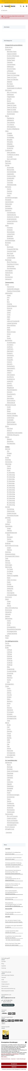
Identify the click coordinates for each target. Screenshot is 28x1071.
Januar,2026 (8, 908)
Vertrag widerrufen (8, 1005)
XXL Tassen (10, 83)
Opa (8, 744)
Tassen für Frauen (11, 105)
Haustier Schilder (11, 413)
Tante (8, 720)
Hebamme (10, 370)
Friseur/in (9, 362)
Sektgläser (10, 144)
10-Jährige (9, 660)
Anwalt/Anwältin (11, 342)
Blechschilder (10, 169)
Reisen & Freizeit (11, 331)
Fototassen (8, 49)
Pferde (8, 411)
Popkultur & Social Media (13, 291)
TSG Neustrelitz (11, 443)
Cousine (9, 690)
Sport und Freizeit (11, 159)
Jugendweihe (8, 526)
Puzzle (7, 244)
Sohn (8, 682)
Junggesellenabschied (11, 532)
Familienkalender (11, 171)
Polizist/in (9, 392)
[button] (20, 6)
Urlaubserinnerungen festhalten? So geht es (13, 926)
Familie (9, 189)
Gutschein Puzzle (11, 251)
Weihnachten (8, 618)
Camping (9, 304)
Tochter (9, 679)
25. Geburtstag (11, 489)
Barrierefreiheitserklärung (8, 988)
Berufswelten (8, 340)
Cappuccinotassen (12, 53)
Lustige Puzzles (11, 257)
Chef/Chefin (10, 349)
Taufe (6, 558)
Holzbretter (10, 782)
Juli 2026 (7, 848)
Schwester (9, 714)
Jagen (8, 316)
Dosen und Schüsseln (12, 771)
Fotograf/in (10, 359)
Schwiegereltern (11, 627)
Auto (8, 297)
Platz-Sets (9, 590)
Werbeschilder (11, 805)
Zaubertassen (10, 86)
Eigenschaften (10, 103)
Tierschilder (10, 180)
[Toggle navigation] (2, 6)
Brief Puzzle (10, 247)
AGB (2, 979)
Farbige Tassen (11, 60)
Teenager (9, 675)
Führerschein (8, 461)
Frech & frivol (10, 286)
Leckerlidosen (10, 417)
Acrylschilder (10, 167)
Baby (8, 667)
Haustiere (9, 191)
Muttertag (8, 552)
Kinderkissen (10, 238)
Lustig (8, 195)
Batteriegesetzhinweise (7, 990)
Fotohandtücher (11, 212)
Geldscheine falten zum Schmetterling (11, 898)
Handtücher (8, 210)
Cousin (9, 729)
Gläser (7, 131)
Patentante (10, 710)
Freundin (9, 694)
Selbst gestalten (11, 152)
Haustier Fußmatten (12, 415)
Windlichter (10, 148)
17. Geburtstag (10, 483)
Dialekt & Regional (12, 306)
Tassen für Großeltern (12, 111)
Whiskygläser (10, 146)
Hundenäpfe (10, 420)
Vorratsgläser (10, 137)
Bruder (9, 725)
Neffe (8, 740)
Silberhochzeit (10, 511)
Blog (2, 963)
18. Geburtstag (11, 485)
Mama (8, 699)
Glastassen (10, 62)
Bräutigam (10, 537)
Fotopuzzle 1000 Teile (12, 249)
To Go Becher (10, 124)
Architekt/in (10, 344)
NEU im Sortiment (12, 92)
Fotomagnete (8, 270)
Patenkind (9, 677)
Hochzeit (9, 193)
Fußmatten (8, 186)
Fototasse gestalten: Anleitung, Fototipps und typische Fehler (13, 863)
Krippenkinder (10, 669)
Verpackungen (11, 812)
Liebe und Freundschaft (13, 321)
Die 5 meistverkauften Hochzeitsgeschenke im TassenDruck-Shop (11, 892)
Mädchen (9, 530)
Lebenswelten (8, 293)
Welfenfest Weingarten (13, 435)
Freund (9, 733)
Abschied (7, 449)
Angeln (9, 295)
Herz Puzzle (10, 253)
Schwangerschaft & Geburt (12, 556)
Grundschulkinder (11, 671)
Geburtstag (8, 464)
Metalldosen (10, 786)
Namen (9, 101)
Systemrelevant (11, 400)
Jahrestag (7, 517)
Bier (8, 299)
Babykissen (10, 236)
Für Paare (9, 573)
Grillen (8, 314)
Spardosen (8, 206)
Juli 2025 (7, 916)
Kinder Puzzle (10, 255)
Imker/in (9, 372)
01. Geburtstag (11, 472)
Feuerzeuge (8, 259)
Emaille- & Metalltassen (13, 56)
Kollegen (9, 453)
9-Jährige (9, 658)
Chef (8, 727)
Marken (7, 437)
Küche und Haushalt (12, 820)
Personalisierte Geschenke (14, 629)
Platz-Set (7, 275)
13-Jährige (9, 664)
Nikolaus (7, 616)
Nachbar (9, 737)
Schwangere (10, 712)
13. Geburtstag (10, 479)
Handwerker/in (11, 366)
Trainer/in (9, 396)
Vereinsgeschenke (11, 824)
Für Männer (10, 571)
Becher (7, 116)
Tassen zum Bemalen (12, 79)
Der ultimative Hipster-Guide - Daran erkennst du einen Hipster (13, 921)
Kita (8, 451)
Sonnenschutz (9, 277)
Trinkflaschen (8, 150)
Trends (7, 284)
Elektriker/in (10, 351)
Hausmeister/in (11, 368)
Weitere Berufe (11, 402)
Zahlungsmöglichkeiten (7, 975)
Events (7, 426)
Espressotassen (11, 58)
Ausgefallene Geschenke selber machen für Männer (13, 936)
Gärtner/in (9, 364)
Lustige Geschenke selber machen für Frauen (12, 931)
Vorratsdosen (8, 208)
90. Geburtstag (11, 504)
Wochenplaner (11, 809)
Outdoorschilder (11, 176)
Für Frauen (10, 569)
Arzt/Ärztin (10, 347)
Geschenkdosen (9, 202)
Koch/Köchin (10, 377)
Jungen (9, 528)
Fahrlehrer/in (10, 355)
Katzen (9, 409)
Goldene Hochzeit (11, 513)
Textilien (9, 539)
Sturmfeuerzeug (11, 268)
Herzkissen (10, 229)
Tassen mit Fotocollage (13, 75)
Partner (9, 748)
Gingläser (9, 133)
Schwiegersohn (11, 752)
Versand (3, 977)
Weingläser (10, 141)
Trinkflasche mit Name (13, 154)
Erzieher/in (10, 353)
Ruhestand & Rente (10, 554)
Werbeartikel (8, 762)
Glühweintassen (11, 64)
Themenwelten (9, 814)
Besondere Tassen (11, 51)
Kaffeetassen (10, 66)
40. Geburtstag (11, 494)
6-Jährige (9, 652)
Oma (8, 705)
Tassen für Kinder (11, 109)
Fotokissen (10, 227)
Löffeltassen (10, 71)
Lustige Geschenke (12, 323)
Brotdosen (8, 242)
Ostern (7, 599)
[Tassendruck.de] (9, 6)
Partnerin (9, 707)
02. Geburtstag (11, 474)
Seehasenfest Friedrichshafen (14, 432)
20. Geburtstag (11, 487)
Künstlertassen (11, 114)
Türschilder (10, 182)
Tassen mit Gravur (12, 77)
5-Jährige (9, 649)
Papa (8, 746)
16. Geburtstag (11, 481)
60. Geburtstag (11, 498)
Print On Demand (10, 827)
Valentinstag (8, 567)
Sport (8, 336)
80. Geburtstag (11, 502)
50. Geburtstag (11, 496)
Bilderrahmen (8, 47)
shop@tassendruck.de (9, 997)
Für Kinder (10, 156)
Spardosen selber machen (12, 866)
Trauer (7, 637)
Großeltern (8, 645)
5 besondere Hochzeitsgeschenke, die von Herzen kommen (12, 878)
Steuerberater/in (11, 394)
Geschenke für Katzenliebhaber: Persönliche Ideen (13, 858)
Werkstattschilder (11, 184)
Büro (8, 301)
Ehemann (9, 731)
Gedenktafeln (10, 174)
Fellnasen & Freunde (10, 404)
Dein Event (10, 428)
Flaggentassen (11, 96)
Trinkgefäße (10, 541)
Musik (8, 327)
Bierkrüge (7, 161)
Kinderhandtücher (12, 219)
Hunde (8, 407)
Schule (9, 334)
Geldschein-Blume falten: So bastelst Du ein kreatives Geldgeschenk (12, 885)
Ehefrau (9, 692)
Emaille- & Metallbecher (13, 129)
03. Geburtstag (11, 477)
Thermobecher (11, 122)
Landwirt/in (10, 381)
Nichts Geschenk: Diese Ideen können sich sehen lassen (13, 944)
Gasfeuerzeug (10, 266)
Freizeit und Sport (11, 818)
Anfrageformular (9, 829)
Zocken (9, 338)
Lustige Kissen (11, 234)
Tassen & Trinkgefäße (12, 575)
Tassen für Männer (12, 107)
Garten (9, 312)
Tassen (9, 799)
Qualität (3, 966)
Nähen (8, 329)
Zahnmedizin (10, 398)
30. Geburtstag (11, 492)
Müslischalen (8, 204)
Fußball (9, 310)
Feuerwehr (10, 357)
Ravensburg (10, 441)
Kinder (8, 470)
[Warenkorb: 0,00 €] (26, 6)
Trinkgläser (10, 135)
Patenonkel (10, 750)
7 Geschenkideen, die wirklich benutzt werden (13, 913)
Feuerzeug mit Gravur (13, 264)
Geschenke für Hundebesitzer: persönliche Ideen (13, 853)
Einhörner (9, 308)
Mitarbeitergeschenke (12, 822)
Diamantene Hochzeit (12, 515)
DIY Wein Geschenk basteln (13, 940)
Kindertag (7, 543)
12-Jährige (9, 662)
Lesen (8, 319)
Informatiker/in (11, 374)
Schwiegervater (11, 755)
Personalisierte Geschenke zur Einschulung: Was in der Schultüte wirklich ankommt (13, 872)
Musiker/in (9, 385)
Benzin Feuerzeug (11, 262)
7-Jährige (9, 654)
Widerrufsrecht (5, 984)
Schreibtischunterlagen (11, 197)
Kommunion (8, 597)
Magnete (9, 784)
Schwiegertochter (11, 718)
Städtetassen (10, 94)
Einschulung (8, 610)
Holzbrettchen (9, 272)
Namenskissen (11, 232)
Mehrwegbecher (11, 126)
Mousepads (8, 199)
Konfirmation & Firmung (11, 545)
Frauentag (8, 459)
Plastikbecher (10, 118)
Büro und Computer (12, 816)
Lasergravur (8, 279)
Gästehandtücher (11, 214)
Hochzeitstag (10, 509)
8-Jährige (9, 656)
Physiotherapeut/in (12, 389)
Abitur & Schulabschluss (11, 607)
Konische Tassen (11, 68)
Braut (8, 534)
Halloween (8, 614)
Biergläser (9, 139)
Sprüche (9, 98)
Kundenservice (11, 379)
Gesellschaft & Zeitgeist (13, 289)
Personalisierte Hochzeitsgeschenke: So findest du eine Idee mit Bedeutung (13, 904)
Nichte (8, 703)
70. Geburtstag (11, 500)
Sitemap (3, 968)
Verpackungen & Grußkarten (14, 88)
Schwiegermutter (11, 716)
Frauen (9, 466)
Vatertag (7, 560)
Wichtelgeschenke (12, 631)
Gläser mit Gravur (11, 580)
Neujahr (7, 635)
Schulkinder (10, 673)
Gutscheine (9, 832)
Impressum (4, 982)
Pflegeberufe (10, 387)
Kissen (7, 225)
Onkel (8, 742)
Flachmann (8, 163)
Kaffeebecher (10, 120)
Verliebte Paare (9, 757)
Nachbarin (9, 701)
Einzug (7, 457)
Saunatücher (10, 223)
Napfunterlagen (11, 422)
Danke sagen (8, 565)
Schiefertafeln (10, 178)
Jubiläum (7, 524)
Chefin (8, 688)
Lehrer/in (9, 383)
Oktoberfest (8, 612)
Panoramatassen (11, 73)
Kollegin (9, 697)
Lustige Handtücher (12, 221)
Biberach (9, 439)
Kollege (9, 735)
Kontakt (3, 961)
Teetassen (9, 81)
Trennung (7, 562)
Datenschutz (4, 986)
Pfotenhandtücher (12, 424)
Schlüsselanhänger (10, 240)
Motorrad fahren (11, 325)
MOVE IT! (9, 430)
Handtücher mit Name (13, 217)
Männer (9, 468)
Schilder (7, 165)
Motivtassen (8, 90)
